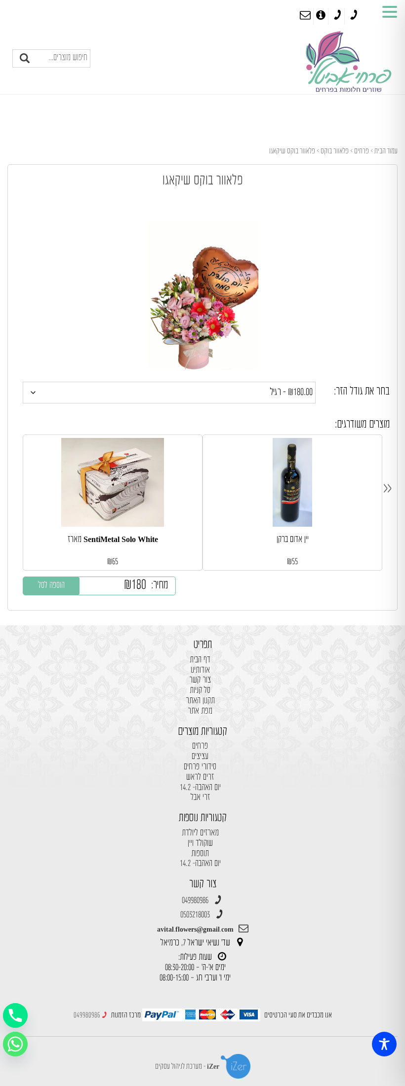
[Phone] (15, 1015)
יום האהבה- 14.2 (200, 788)
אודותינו (200, 670)
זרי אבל (200, 798)
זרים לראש (200, 777)
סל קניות (200, 691)
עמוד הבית (386, 151)
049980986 (195, 901)
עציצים (200, 757)
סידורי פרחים (200, 767)
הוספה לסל (51, 585)
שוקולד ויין (200, 843)
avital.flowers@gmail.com (195, 929)
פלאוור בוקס (335, 151)
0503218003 (195, 915)
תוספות (200, 854)
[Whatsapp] (15, 1044)
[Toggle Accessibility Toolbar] (384, 1044)
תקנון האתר (200, 701)
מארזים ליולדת (200, 833)
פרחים (361, 151)
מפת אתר (200, 711)
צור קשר (200, 680)
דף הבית (200, 660)
